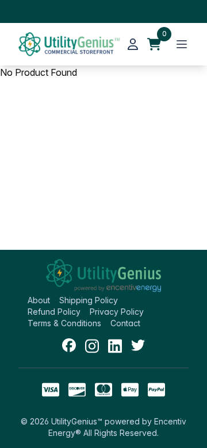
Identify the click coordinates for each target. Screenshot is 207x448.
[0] (154, 44)
